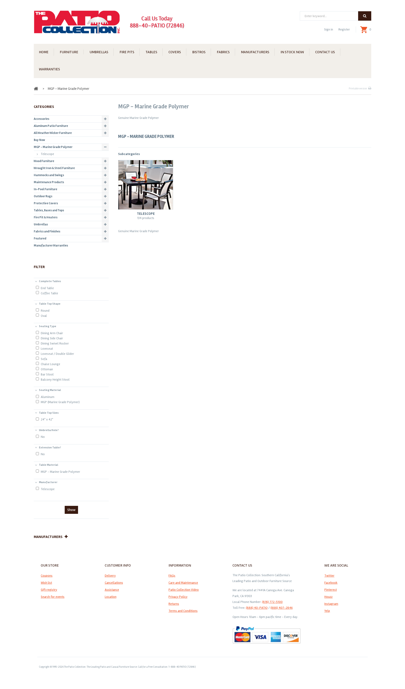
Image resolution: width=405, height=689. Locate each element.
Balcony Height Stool (55, 380)
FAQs (172, 576)
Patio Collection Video (184, 590)
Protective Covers (46, 203)
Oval (44, 316)
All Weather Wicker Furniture (53, 133)
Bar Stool (47, 374)
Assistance (112, 590)
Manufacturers (255, 52)
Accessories (41, 119)
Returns (174, 604)
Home (44, 52)
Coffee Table (49, 293)
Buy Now (39, 140)
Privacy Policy (178, 597)
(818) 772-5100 (272, 602)
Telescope (146, 214)
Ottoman (47, 369)
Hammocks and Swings (49, 175)
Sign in (328, 29)
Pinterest (330, 590)
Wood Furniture (44, 161)
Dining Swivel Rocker (55, 343)
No (43, 437)
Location (110, 597)
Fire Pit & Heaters (45, 217)
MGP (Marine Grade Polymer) (60, 402)
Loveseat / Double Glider (57, 354)
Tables (151, 52)
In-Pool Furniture (45, 189)
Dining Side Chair (52, 338)
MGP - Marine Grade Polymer (53, 147)
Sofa (44, 359)
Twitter (329, 576)
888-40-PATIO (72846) (157, 25)
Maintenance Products (49, 182)
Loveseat (47, 349)
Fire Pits (127, 52)
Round (45, 311)
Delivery (110, 576)
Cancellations (114, 583)
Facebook (331, 583)
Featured (40, 238)
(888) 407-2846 (281, 608)
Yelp (327, 611)
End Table (47, 288)
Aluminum (47, 397)
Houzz (328, 597)
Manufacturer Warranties (51, 245)
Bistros (199, 52)
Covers (175, 52)
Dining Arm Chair (52, 333)
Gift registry (49, 590)
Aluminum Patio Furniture (51, 126)
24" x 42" (47, 419)
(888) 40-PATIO (257, 608)
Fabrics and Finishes (47, 231)
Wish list (46, 583)
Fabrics (223, 52)
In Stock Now (292, 52)
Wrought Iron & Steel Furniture (54, 168)
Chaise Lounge (50, 364)
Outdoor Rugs (43, 196)
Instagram (331, 604)
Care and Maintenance (183, 583)
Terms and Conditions (183, 611)
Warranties (49, 69)
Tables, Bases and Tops (49, 210)
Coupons (46, 576)
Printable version (358, 88)
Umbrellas (99, 52)
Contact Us (325, 52)
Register (344, 29)
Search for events (52, 597)
